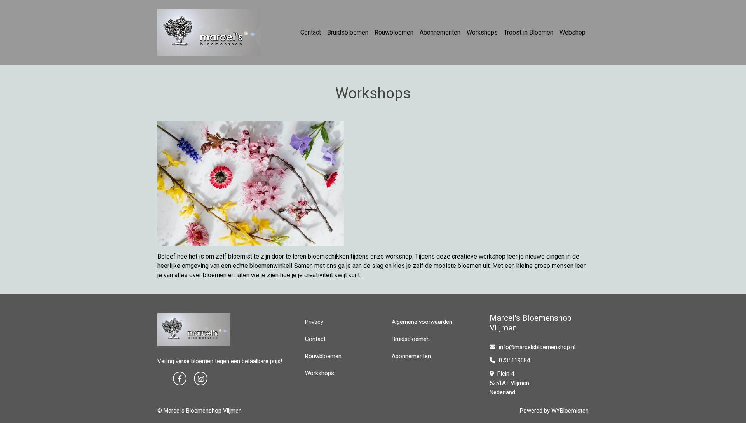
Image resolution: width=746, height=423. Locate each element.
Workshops (482, 32)
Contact (310, 32)
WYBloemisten (570, 410)
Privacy (314, 321)
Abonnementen (440, 32)
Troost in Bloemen (528, 32)
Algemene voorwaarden (422, 321)
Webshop (573, 32)
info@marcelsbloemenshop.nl (537, 347)
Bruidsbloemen (347, 32)
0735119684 (513, 360)
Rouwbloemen (394, 32)
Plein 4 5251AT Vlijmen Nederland (509, 383)
